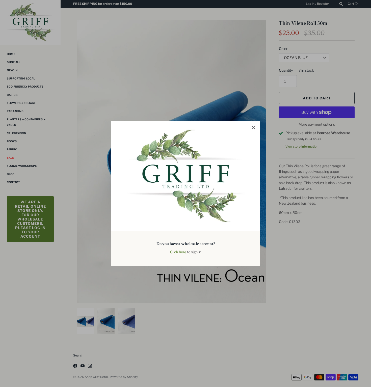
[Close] (253, 127)
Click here (178, 252)
